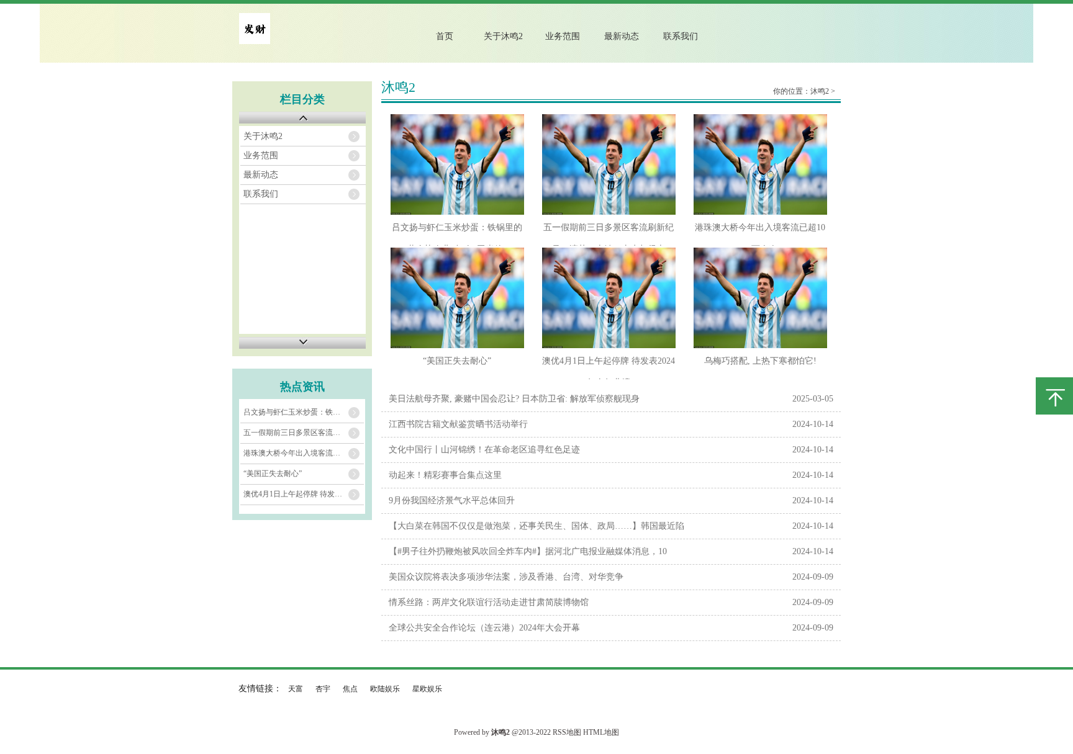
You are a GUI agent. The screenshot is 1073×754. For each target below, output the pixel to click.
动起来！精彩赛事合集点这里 (445, 475)
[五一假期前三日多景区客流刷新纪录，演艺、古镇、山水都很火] (609, 164)
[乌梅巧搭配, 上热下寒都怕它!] (760, 298)
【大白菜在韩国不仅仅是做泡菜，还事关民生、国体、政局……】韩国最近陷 (536, 526)
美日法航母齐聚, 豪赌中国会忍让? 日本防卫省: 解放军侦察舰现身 (514, 398)
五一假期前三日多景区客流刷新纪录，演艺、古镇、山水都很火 (303, 432)
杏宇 (322, 688)
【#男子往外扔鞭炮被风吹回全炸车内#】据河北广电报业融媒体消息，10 (528, 551)
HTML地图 (601, 732)
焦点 (350, 688)
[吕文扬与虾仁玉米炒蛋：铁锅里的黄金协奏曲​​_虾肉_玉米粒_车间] (457, 164)
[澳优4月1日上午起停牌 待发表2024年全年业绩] (609, 298)
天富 (295, 688)
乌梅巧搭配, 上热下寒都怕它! (760, 361)
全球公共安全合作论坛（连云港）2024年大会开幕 (484, 627)
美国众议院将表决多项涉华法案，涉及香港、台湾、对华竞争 (506, 576)
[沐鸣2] (254, 41)
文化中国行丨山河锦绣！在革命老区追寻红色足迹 (484, 449)
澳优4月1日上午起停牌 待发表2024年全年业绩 (303, 494)
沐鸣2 (819, 91)
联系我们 (680, 36)
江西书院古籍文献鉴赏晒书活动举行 (458, 424)
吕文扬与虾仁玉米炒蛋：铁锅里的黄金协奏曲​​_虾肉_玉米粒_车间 (303, 412)
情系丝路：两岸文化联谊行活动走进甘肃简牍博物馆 (489, 602)
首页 (444, 36)
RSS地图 (567, 732)
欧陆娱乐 (385, 688)
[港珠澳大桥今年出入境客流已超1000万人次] (760, 164)
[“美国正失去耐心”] (457, 298)
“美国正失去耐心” (272, 473)
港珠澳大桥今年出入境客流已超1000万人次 (303, 453)
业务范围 (562, 36)
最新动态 (621, 36)
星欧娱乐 (427, 688)
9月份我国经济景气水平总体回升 (452, 500)
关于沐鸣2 (503, 36)
